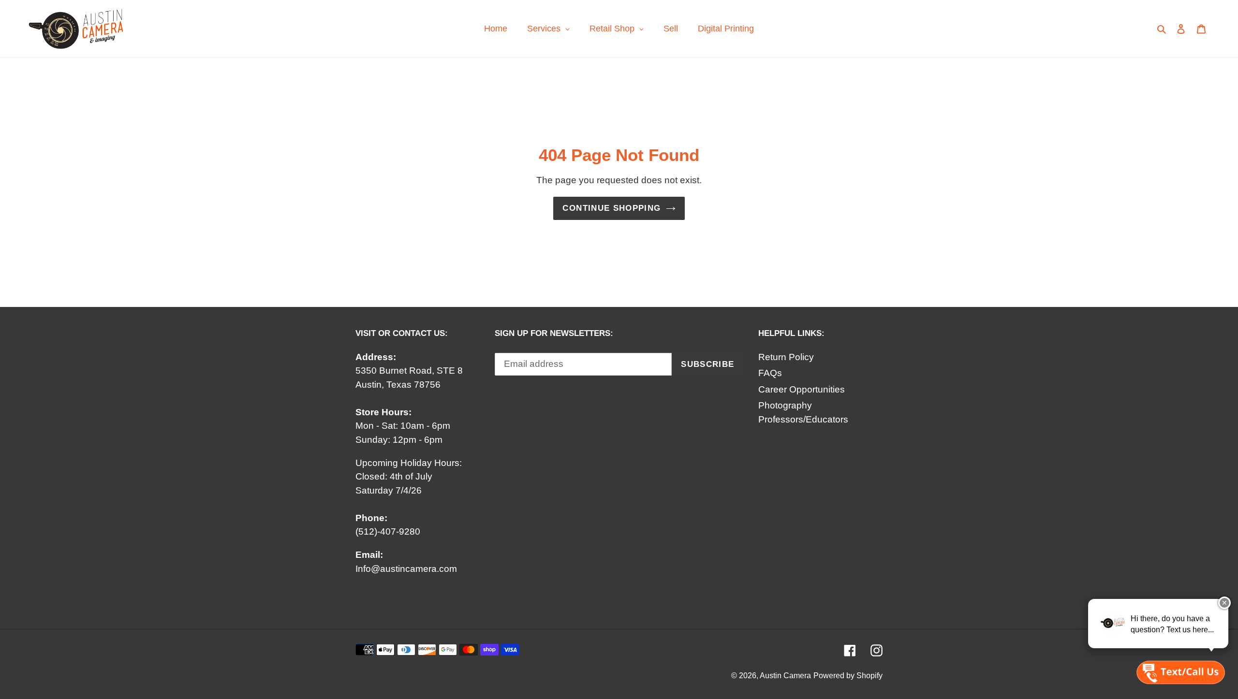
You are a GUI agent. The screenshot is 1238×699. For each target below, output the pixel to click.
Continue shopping (611, 208)
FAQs (770, 373)
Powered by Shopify (848, 675)
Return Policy (786, 357)
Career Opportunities (801, 389)
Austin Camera (785, 675)
